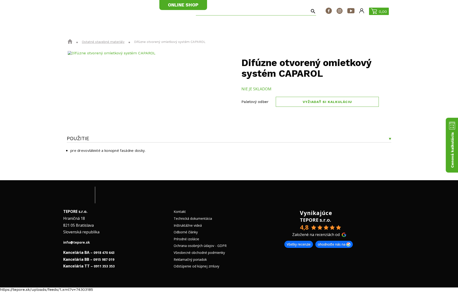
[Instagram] (340, 11)
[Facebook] (329, 11)
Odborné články (186, 232)
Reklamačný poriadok (190, 259)
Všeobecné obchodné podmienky (199, 252)
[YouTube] (350, 11)
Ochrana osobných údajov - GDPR (200, 245)
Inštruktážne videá (188, 225)
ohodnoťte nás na (331, 244)
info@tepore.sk (76, 242)
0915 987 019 (103, 259)
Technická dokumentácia (193, 218)
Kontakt (180, 211)
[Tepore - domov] (81, 11)
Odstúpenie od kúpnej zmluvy (196, 266)
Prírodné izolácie (186, 239)
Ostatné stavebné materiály (103, 42)
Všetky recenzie (299, 244)
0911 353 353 (104, 266)
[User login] (361, 11)
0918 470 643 (104, 252)
